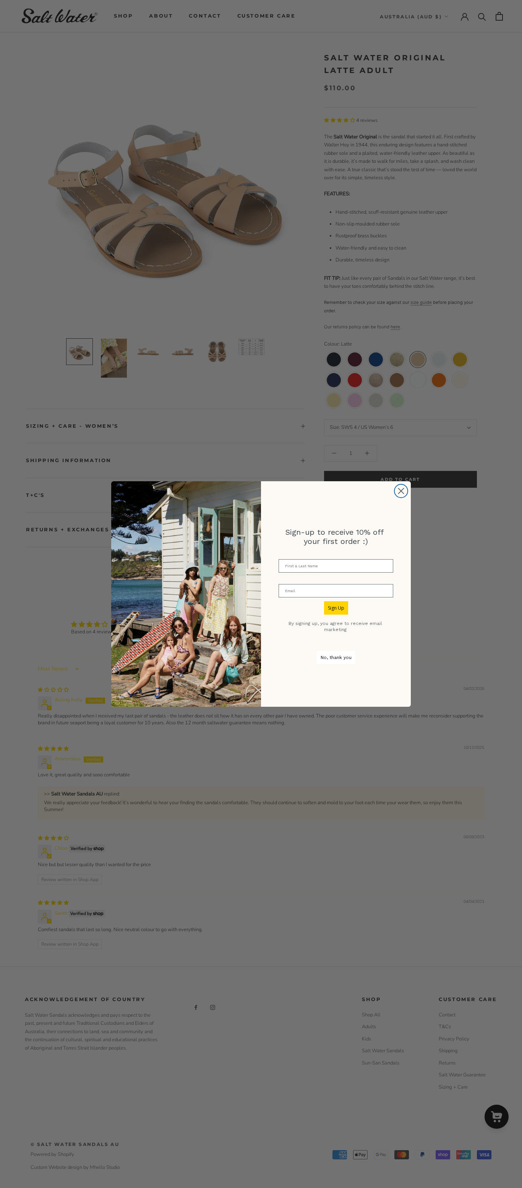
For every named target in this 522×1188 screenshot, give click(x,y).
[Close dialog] (401, 491)
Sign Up (336, 608)
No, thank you (336, 657)
